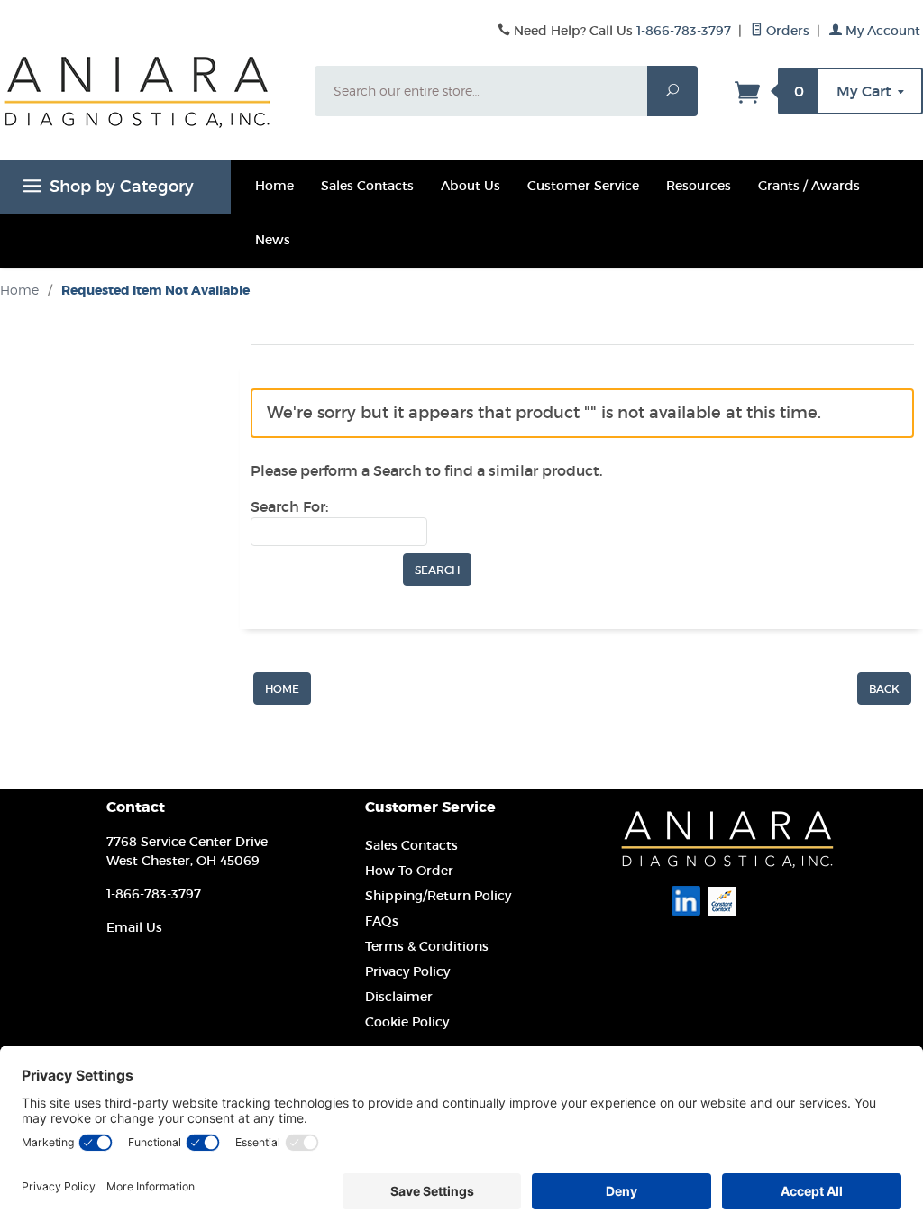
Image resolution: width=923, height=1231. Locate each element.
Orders (786, 31)
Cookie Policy (407, 1022)
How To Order (409, 870)
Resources (698, 186)
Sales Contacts (367, 186)
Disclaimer (399, 997)
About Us (470, 186)
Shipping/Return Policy (438, 896)
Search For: (289, 506)
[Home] (282, 687)
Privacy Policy (407, 971)
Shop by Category (122, 186)
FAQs (381, 921)
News (272, 240)
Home (274, 186)
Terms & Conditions (427, 946)
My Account (881, 31)
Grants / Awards (809, 186)
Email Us (134, 927)
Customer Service (583, 186)
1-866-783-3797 (683, 31)
